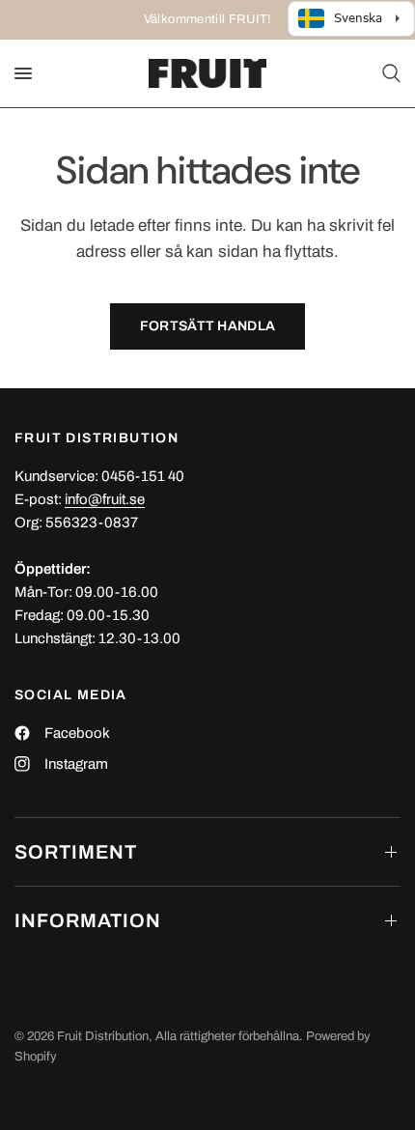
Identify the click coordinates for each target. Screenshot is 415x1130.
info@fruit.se (105, 499)
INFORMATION (87, 920)
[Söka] (388, 73)
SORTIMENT (75, 851)
